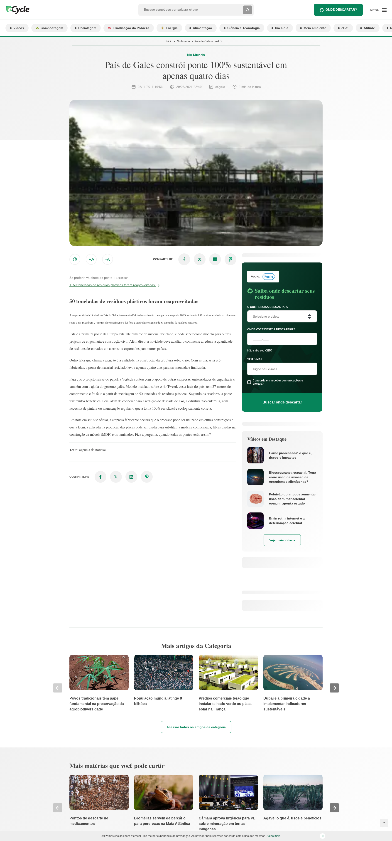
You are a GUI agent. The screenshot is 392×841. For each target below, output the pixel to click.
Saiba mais (273, 836)
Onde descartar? (341, 9)
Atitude (369, 28)
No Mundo (183, 41)
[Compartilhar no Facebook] (184, 259)
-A (107, 259)
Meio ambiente (315, 28)
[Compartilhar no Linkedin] (215, 259)
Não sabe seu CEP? (259, 350)
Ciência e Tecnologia (243, 28)
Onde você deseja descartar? (271, 329)
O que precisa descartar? (267, 307)
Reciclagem (87, 28)
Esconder (122, 278)
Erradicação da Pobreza (131, 28)
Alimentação (202, 28)
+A (91, 259)
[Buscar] (247, 9)
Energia (172, 28)
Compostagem (52, 28)
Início (169, 41)
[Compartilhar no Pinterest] (230, 259)
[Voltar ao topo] (384, 823)
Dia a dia (281, 28)
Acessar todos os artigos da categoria (196, 727)
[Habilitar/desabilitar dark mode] (74, 259)
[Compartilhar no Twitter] (200, 259)
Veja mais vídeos (282, 540)
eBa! (344, 28)
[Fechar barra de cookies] (322, 836)
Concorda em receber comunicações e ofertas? (278, 382)
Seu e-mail (255, 359)
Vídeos (18, 28)
